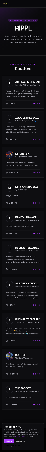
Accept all (9, 441)
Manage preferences (13, 446)
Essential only (20, 441)
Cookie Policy (20, 437)
